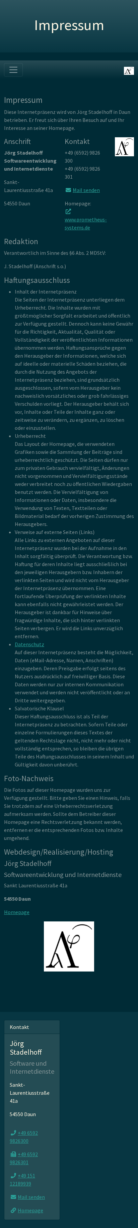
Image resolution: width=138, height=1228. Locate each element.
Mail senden (86, 190)
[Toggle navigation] (13, 69)
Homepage (16, 912)
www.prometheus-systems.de (86, 223)
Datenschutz (29, 644)
